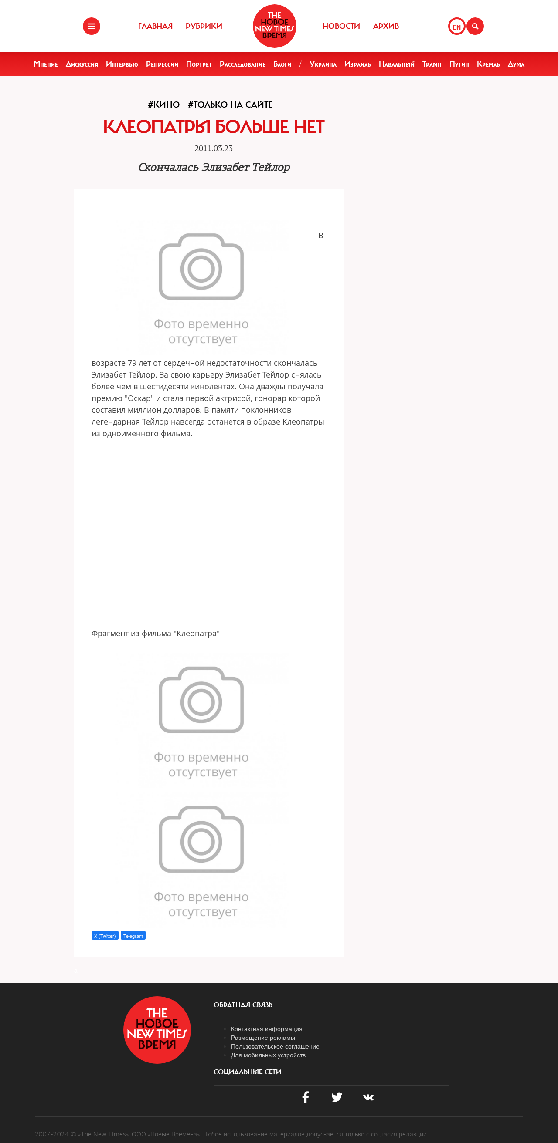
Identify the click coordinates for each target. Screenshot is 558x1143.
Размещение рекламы (263, 1037)
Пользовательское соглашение (275, 1046)
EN (457, 27)
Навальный (397, 64)
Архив (386, 26)
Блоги (282, 64)
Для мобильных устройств (268, 1054)
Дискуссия (82, 64)
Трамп (432, 64)
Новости (341, 26)
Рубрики (204, 26)
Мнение (46, 64)
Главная (155, 26)
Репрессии (162, 64)
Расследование (242, 64)
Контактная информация (267, 1028)
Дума (516, 64)
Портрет (199, 64)
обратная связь (243, 1005)
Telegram (133, 935)
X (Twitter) (105, 935)
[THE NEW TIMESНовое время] (274, 26)
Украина (323, 64)
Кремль (488, 64)
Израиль (357, 64)
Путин (459, 64)
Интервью (122, 64)
